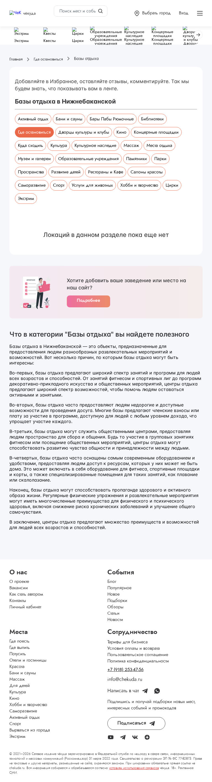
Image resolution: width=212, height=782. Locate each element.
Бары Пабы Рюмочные (112, 119)
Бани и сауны (69, 119)
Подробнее (88, 300)
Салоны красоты (147, 172)
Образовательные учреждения (88, 159)
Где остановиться (34, 132)
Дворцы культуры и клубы (83, 132)
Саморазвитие (32, 185)
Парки (160, 159)
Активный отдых (33, 119)
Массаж (131, 145)
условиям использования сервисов (134, 768)
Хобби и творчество (139, 185)
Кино (121, 132)
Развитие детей (66, 172)
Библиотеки (152, 119)
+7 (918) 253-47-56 (125, 669)
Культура (59, 145)
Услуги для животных (92, 185)
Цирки (172, 185)
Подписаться (131, 723)
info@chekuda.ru (124, 679)
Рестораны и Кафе (105, 172)
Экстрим (26, 198)
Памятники (136, 159)
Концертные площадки (156, 132)
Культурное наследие (95, 145)
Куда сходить (30, 145)
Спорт (58, 185)
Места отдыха (159, 145)
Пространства (31, 172)
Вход (183, 13)
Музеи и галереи (34, 159)
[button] (152, 13)
